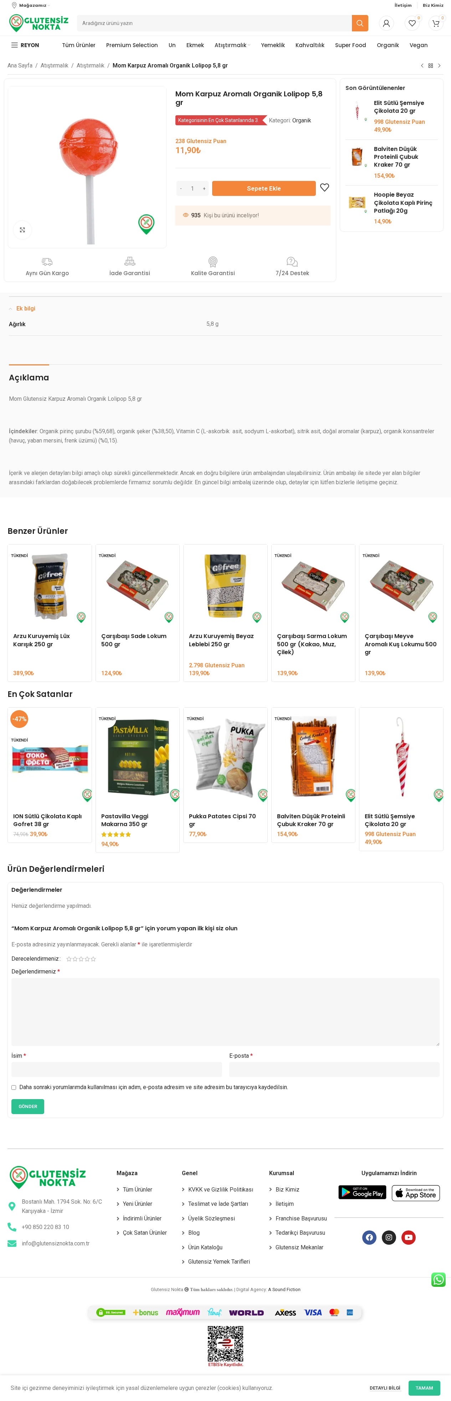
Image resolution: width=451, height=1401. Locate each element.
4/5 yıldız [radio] (87, 959)
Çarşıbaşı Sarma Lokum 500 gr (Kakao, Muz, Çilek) (312, 644)
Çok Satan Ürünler (145, 1232)
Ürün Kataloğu (205, 1247)
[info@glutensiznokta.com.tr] (11, 1243)
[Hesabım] (386, 23)
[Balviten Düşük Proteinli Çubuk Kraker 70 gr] (357, 162)
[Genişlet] (22, 230)
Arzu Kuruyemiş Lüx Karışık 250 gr (41, 640)
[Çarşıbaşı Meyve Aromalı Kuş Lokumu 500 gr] (401, 586)
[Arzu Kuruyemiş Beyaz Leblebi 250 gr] (225, 586)
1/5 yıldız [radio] (69, 959)
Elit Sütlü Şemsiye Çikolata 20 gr (399, 107)
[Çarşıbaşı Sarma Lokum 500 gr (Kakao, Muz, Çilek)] (313, 586)
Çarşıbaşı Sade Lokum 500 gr (133, 640)
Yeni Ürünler (137, 1203)
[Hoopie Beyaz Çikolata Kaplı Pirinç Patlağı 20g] (357, 208)
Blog (194, 1232)
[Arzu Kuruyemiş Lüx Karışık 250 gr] (50, 586)
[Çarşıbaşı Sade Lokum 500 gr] (138, 586)
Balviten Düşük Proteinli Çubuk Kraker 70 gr (396, 157)
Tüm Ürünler (137, 1189)
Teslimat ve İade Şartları (218, 1203)
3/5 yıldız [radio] (81, 959)
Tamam (424, 1388)
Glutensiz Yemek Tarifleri (219, 1261)
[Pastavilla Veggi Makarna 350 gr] (138, 758)
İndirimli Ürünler (142, 1218)
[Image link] (47, 1177)
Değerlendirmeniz (35, 971)
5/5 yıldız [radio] (93, 959)
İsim (18, 1055)
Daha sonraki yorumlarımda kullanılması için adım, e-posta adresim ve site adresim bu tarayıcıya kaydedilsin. (153, 1087)
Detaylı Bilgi (385, 1388)
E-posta (241, 1055)
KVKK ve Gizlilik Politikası (220, 1189)
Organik (301, 120)
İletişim (285, 1203)
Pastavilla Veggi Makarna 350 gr (124, 820)
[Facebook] (369, 1237)
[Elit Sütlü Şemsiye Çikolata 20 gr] (357, 116)
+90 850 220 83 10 (45, 1227)
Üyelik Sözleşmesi (211, 1218)
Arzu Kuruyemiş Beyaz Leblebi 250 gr (221, 640)
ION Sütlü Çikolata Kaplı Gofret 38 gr (47, 820)
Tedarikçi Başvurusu (300, 1232)
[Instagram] (389, 1237)
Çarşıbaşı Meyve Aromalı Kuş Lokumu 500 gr (401, 644)
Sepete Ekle (264, 188)
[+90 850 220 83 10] (11, 1227)
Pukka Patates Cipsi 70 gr (222, 820)
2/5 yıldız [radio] (75, 959)
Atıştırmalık (54, 65)
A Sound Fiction (284, 1289)
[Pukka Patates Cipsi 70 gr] (225, 758)
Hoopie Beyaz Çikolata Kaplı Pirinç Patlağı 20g (403, 203)
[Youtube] (408, 1237)
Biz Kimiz (287, 1189)
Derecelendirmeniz (35, 959)
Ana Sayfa (19, 65)
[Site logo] (38, 22)
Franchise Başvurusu (301, 1218)
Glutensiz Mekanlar (299, 1247)
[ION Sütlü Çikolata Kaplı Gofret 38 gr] (50, 758)
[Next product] (439, 66)
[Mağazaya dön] (430, 66)
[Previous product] (422, 66)
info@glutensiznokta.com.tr (55, 1243)
